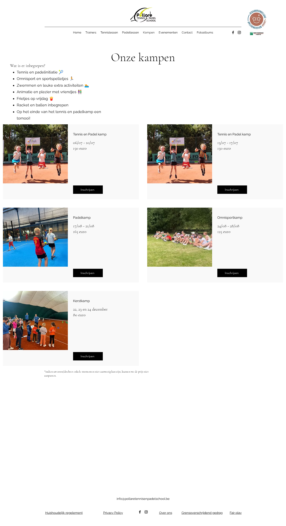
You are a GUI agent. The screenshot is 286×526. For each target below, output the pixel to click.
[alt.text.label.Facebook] (233, 32)
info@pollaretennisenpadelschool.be (143, 499)
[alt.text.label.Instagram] (239, 32)
